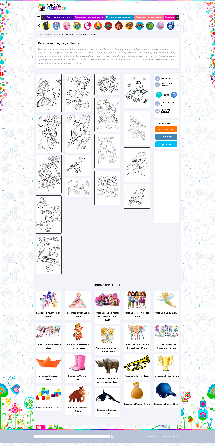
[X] (166, 144)
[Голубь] (137, 143)
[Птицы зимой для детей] (107, 166)
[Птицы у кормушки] (107, 130)
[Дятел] (48, 150)
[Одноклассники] (166, 129)
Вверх (159, 95)
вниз (174, 95)
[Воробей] (137, 206)
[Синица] (48, 231)
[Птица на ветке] (137, 106)
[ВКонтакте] (166, 137)
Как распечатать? (169, 78)
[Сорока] (78, 110)
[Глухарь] (48, 110)
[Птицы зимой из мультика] (107, 203)
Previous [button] (43, 17)
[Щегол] (78, 150)
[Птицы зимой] (78, 195)
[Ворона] (137, 180)
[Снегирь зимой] (107, 93)
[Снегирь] (48, 272)
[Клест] (48, 191)
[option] (59, 17)
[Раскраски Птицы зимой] (78, 174)
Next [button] (177, 17)
